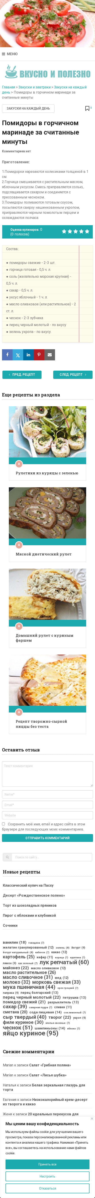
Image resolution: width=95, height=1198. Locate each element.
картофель (19, 957)
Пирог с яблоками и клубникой (29, 915)
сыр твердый (24, 1017)
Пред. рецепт (23, 374)
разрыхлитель (63, 1002)
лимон (9, 963)
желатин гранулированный (28, 947)
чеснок (18, 1027)
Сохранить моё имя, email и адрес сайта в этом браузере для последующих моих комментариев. (43, 826)
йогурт (78, 947)
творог (59, 1017)
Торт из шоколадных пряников (30, 905)
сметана (15, 1012)
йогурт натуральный (18, 952)
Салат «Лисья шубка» (47, 1075)
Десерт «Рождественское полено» (34, 895)
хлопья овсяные (58, 1023)
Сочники (10, 925)
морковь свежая (56, 982)
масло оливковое (48, 968)
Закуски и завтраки (35, 87)
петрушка (74, 998)
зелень (62, 947)
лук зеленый (28, 963)
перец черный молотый (32, 997)
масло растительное (29, 972)
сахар (15, 1006)
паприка (11, 992)
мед (61, 978)
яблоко (73, 1028)
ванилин (14, 942)
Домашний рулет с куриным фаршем (44, 638)
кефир (45, 957)
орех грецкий (67, 988)
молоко (16, 982)
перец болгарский (39, 993)
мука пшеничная (29, 987)
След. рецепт (71, 374)
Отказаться (47, 1188)
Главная (8, 87)
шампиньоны (50, 1028)
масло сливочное (28, 977)
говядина (36, 942)
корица (61, 957)
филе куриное (23, 1022)
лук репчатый (64, 962)
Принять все (47, 1164)
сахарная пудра (40, 1007)
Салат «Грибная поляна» (50, 1065)
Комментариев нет (16, 151)
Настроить (47, 1176)
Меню (12, 54)
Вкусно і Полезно (48, 70)
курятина (77, 957)
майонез (16, 968)
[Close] (92, 1119)
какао (59, 952)
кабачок (42, 952)
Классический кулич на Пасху (28, 885)
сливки (63, 1007)
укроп (79, 1017)
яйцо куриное (31, 1033)
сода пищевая (45, 1012)
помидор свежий (24, 1002)
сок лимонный (75, 1012)
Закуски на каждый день (28, 108)
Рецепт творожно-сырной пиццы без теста (41, 724)
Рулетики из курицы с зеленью (47, 473)
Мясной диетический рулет (44, 554)
